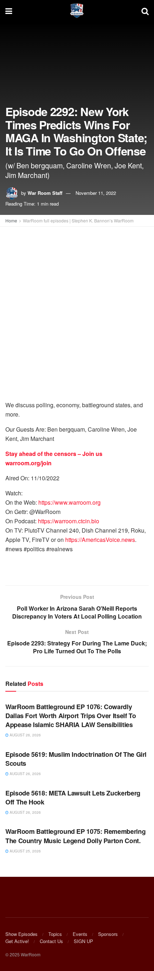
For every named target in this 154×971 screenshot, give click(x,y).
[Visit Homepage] (77, 11)
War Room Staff (45, 192)
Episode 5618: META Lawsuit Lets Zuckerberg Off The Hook (72, 797)
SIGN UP (83, 941)
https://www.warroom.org (69, 502)
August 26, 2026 (25, 734)
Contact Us (51, 941)
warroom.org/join (28, 463)
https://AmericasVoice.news (100, 539)
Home (11, 220)
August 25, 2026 (25, 851)
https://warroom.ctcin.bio (68, 521)
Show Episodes (21, 934)
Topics (55, 934)
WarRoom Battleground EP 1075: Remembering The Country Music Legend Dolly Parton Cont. (75, 836)
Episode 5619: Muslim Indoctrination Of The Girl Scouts (75, 759)
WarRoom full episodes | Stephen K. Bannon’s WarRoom (78, 220)
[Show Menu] (8, 10)
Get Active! (17, 941)
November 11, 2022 (96, 192)
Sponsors (108, 934)
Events (80, 934)
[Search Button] (145, 10)
